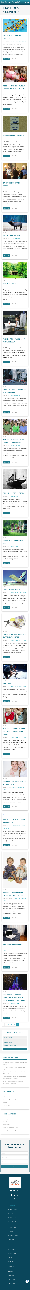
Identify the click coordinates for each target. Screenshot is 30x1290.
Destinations (8, 1042)
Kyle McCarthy (15, 395)
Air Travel (10, 1231)
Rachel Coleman (15, 445)
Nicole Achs (14, 189)
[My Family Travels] (15, 1182)
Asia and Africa (6, 1105)
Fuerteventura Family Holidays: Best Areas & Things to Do (14, 1073)
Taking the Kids (6, 1124)
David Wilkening (15, 238)
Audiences (7, 1040)
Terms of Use (11, 1279)
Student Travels (12, 1222)
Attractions (8, 1037)
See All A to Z (15, 1049)
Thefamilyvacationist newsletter (11, 1119)
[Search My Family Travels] (25, 2)
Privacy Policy (11, 1283)
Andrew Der (14, 287)
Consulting (11, 1257)
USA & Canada (6, 1097)
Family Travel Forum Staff (18, 42)
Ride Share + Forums (8, 1122)
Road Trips (11, 1261)
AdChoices (12, 1205)
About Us (10, 1271)
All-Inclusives (11, 1249)
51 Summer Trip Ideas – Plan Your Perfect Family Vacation (15, 1063)
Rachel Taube (14, 496)
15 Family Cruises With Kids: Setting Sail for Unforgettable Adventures (14, 1082)
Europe (5, 1102)
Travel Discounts (12, 1214)
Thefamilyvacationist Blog (9, 1130)
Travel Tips (11, 1239)
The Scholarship (12, 1218)
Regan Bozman (15, 1003)
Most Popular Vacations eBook (10, 1127)
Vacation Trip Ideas (10, 1045)
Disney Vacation (12, 1253)
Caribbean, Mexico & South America (12, 1099)
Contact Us (11, 1275)
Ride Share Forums (13, 1235)
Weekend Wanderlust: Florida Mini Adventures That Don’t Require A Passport (14, 1077)
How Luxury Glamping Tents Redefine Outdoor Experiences (14, 1068)
